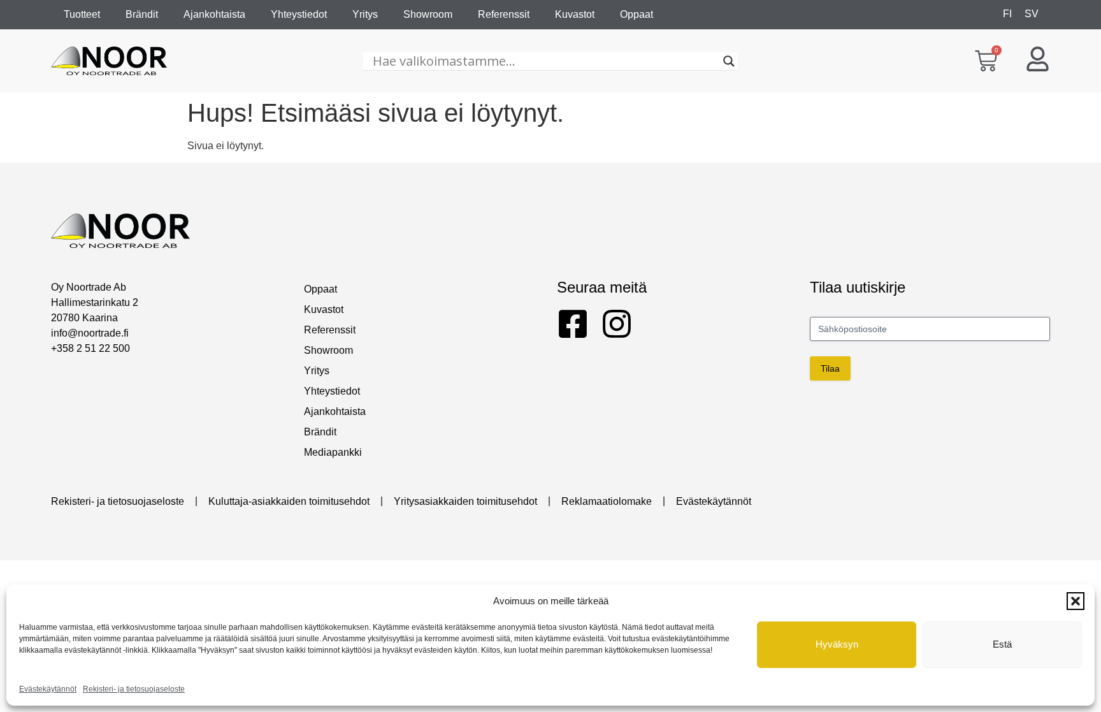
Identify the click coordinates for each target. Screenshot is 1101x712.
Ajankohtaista (214, 14)
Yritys (365, 14)
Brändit (142, 14)
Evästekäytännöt (47, 689)
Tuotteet (82, 14)
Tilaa (830, 368)
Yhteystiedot (299, 14)
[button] (1075, 601)
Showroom (427, 14)
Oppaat (636, 14)
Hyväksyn (837, 644)
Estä (1002, 644)
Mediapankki (333, 452)
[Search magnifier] (729, 61)
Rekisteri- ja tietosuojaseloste (134, 689)
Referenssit (503, 14)
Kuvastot (574, 14)
